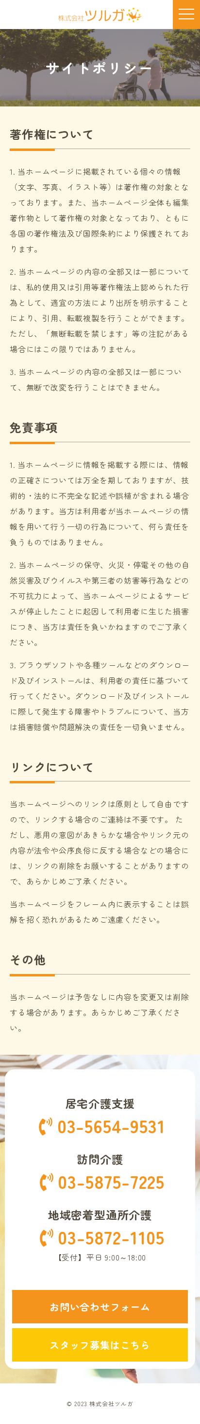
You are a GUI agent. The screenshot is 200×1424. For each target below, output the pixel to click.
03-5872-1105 (111, 1237)
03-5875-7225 (111, 1182)
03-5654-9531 (111, 1126)
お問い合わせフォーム (100, 1307)
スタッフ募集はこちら (100, 1345)
